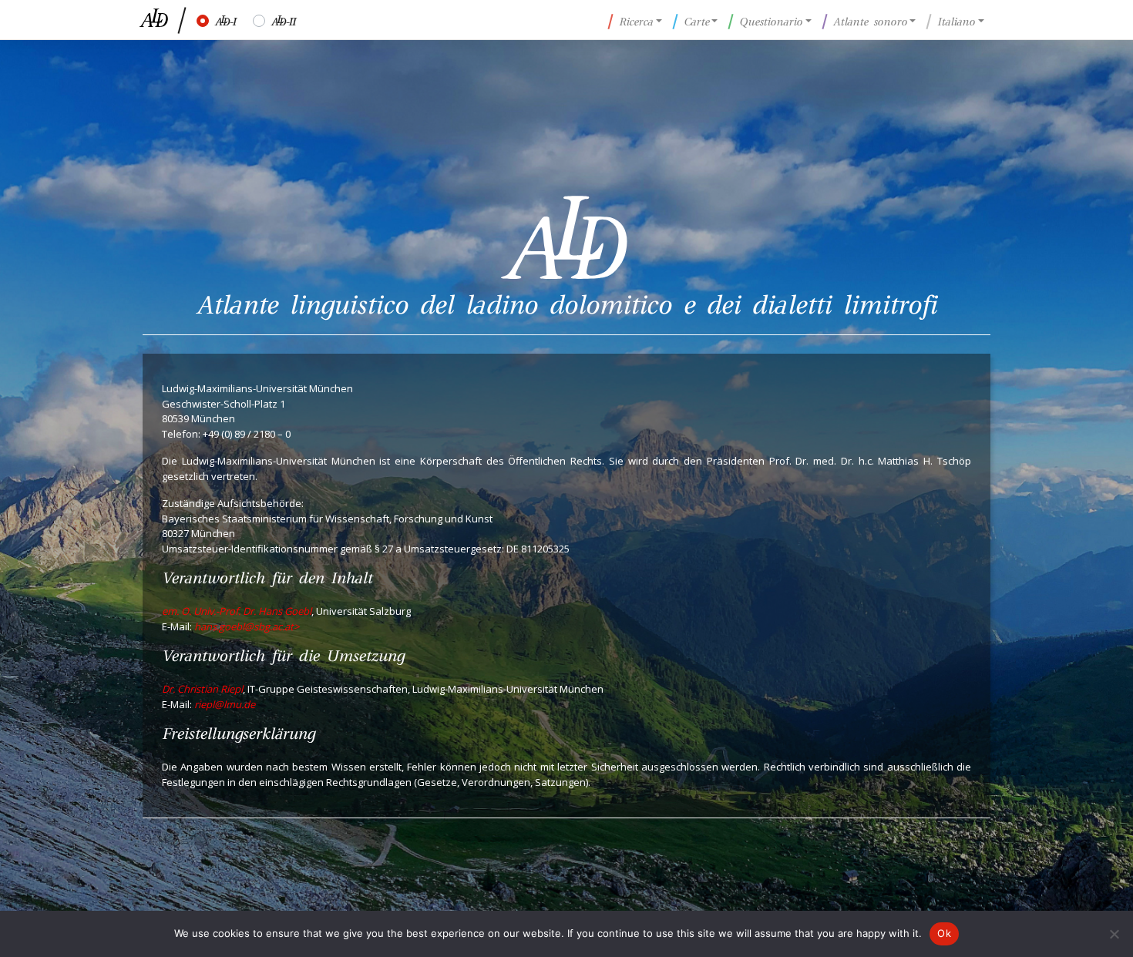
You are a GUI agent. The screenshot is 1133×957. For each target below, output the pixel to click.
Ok (944, 933)
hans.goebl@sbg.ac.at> (246, 626)
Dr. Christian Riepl (202, 689)
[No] (1113, 934)
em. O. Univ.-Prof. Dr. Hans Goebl (236, 611)
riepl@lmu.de (224, 704)
